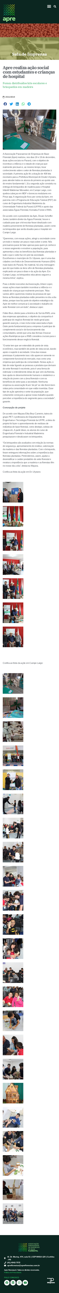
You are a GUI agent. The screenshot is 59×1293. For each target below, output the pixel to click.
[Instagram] (19, 1282)
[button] (49, 6)
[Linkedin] (13, 1282)
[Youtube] (25, 1282)
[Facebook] (7, 1282)
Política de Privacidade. (13, 1273)
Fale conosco (11, 1277)
